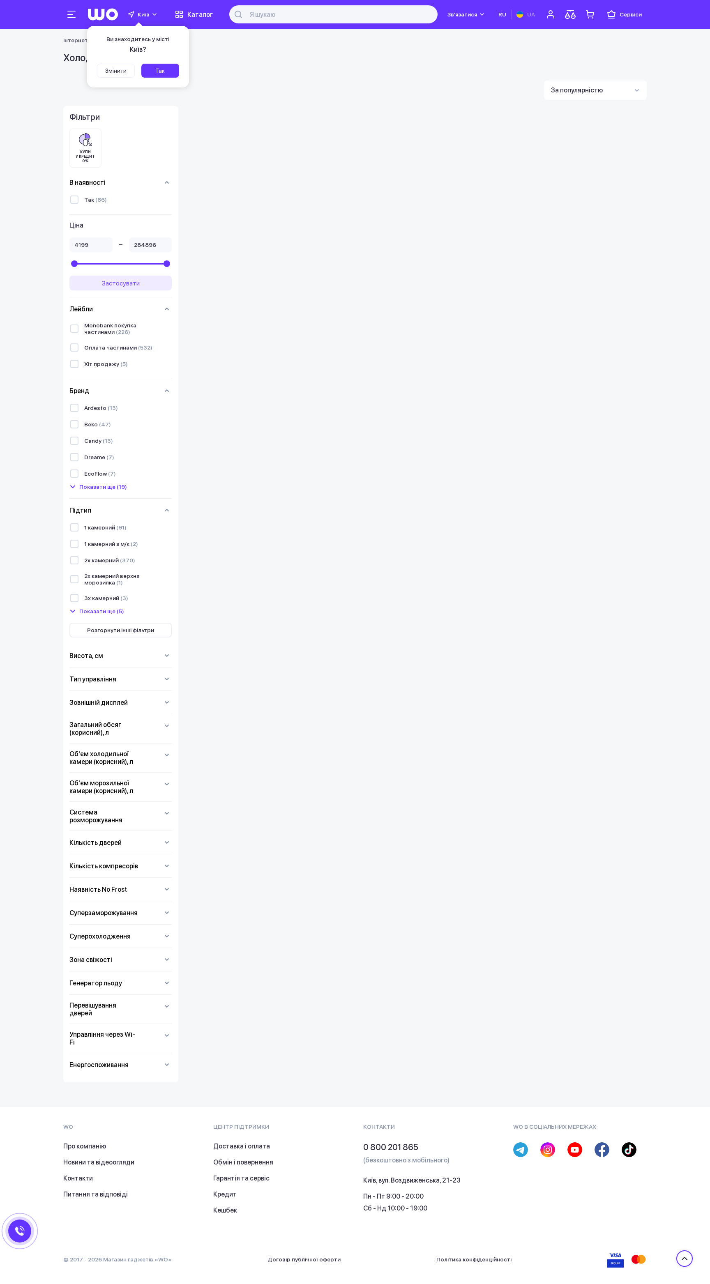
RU (502, 14)
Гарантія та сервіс (241, 1178)
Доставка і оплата (241, 1146)
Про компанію (84, 1146)
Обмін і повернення (243, 1162)
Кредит (225, 1194)
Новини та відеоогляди (98, 1162)
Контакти (78, 1178)
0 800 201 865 (390, 1147)
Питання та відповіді (95, 1194)
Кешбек (225, 1210)
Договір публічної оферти (304, 1259)
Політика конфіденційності (474, 1259)
